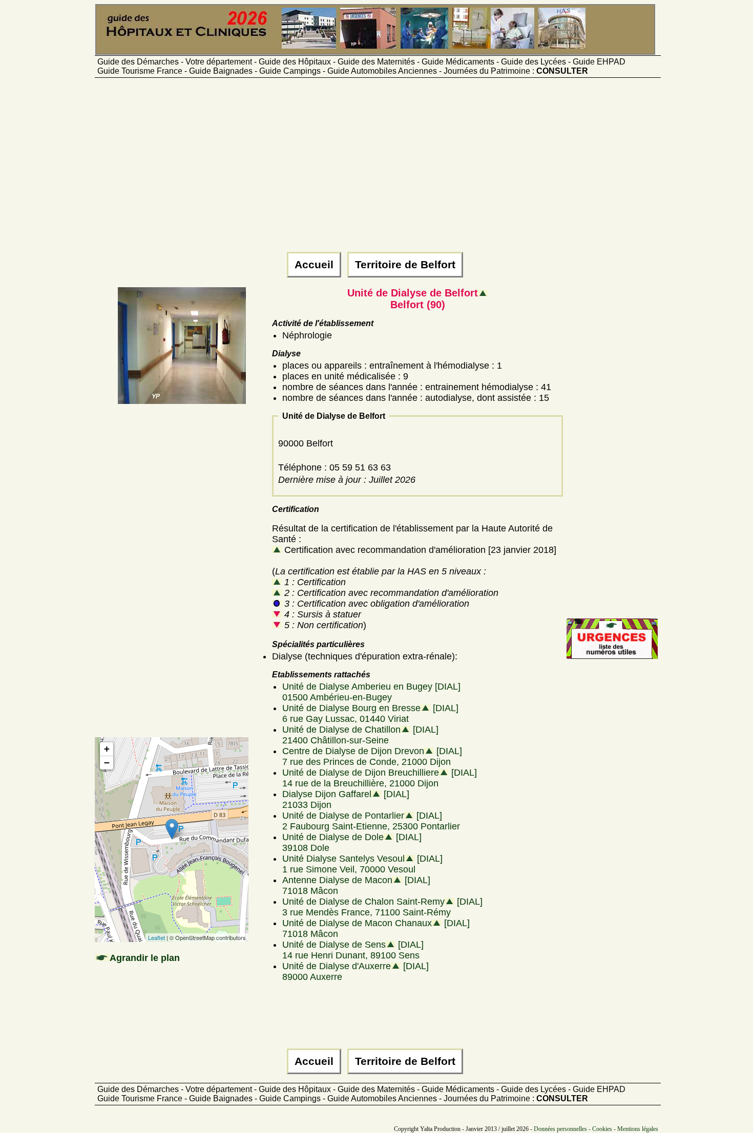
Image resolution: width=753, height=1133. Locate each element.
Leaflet (156, 937)
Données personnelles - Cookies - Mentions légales (596, 1128)
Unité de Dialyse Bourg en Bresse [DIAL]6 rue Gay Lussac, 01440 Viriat (370, 713)
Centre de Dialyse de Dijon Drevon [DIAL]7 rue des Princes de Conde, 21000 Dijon (372, 756)
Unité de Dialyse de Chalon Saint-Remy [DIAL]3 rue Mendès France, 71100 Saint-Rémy (382, 906)
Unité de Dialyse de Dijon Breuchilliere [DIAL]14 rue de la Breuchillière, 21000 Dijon (379, 777)
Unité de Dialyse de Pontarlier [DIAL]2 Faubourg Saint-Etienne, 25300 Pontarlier (371, 820)
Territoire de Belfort (405, 265)
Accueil (314, 265)
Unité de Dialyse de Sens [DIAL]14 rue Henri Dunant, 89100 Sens (353, 949)
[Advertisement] (376, 169)
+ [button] (107, 748)
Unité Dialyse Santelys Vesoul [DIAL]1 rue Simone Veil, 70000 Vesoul (362, 863)
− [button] (107, 762)
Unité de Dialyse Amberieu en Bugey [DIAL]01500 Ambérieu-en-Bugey (371, 691)
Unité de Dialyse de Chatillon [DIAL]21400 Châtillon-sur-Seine (360, 734)
